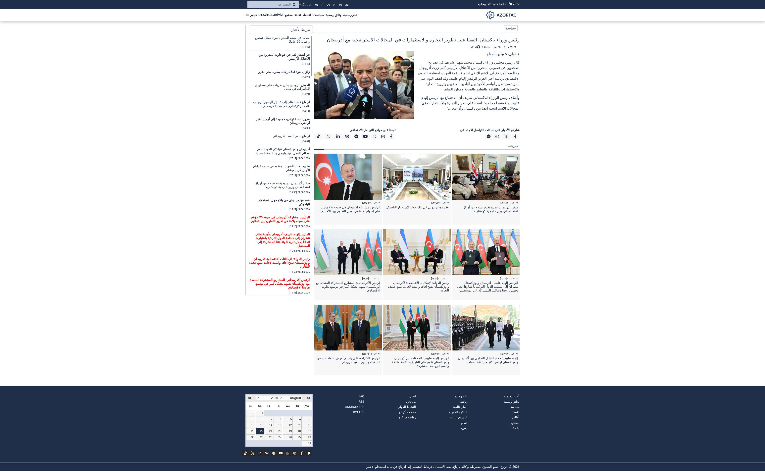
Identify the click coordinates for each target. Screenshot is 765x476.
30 (252, 437)
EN (334, 4)
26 (290, 437)
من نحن (411, 401)
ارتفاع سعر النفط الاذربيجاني (291, 136)
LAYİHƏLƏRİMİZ (271, 15)
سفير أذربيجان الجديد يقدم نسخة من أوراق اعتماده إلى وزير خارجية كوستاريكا (490, 209)
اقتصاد (307, 15)
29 (261, 437)
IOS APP (358, 412)
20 (279, 431)
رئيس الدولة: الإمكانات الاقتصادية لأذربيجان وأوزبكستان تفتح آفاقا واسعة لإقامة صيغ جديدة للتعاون (418, 286)
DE (328, 4)
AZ (346, 4)
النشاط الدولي (406, 407)
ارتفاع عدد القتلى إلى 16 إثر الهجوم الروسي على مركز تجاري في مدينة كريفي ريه (281, 104)
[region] (281, 165)
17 (309, 431)
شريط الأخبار (301, 29)
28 (270, 437)
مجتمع (289, 15)
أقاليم (515, 417)
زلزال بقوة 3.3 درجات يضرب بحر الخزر (284, 72)
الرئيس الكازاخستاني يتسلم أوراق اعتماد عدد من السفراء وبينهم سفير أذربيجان (348, 360)
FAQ (361, 396)
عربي (308, 4)
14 (270, 425)
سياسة (319, 15)
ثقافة (297, 15)
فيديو (253, 15)
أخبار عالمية (460, 407)
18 (299, 431)
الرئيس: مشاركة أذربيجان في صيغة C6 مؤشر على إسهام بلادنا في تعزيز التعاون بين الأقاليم (350, 209)
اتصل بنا (411, 396)
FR (322, 4)
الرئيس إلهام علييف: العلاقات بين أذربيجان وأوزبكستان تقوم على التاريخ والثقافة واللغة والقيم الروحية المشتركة (420, 362)
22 (261, 431)
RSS (361, 401)
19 (290, 431)
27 (279, 437)
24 (309, 437)
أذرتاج (491, 54)
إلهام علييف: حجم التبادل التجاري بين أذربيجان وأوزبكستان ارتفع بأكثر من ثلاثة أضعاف (488, 360)
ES (316, 4)
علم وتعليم (461, 396)
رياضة (464, 401)
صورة (464, 428)
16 (252, 425)
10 (309, 425)
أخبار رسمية (350, 15)
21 (270, 431)
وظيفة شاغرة (407, 417)
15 (261, 425)
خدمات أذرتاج (407, 412)
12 (290, 425)
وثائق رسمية (333, 15)
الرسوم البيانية (458, 417)
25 (299, 437)
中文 (302, 4)
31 (309, 443)
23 (252, 431)
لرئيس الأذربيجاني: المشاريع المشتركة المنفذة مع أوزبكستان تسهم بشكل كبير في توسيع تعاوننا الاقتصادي (348, 286)
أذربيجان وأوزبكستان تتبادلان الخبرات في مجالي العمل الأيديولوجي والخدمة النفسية (283, 151)
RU (340, 4)
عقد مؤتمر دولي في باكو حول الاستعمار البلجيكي (417, 207)
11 (299, 425)
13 (279, 425)
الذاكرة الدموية (458, 412)
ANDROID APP (354, 407)
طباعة (485, 47)
